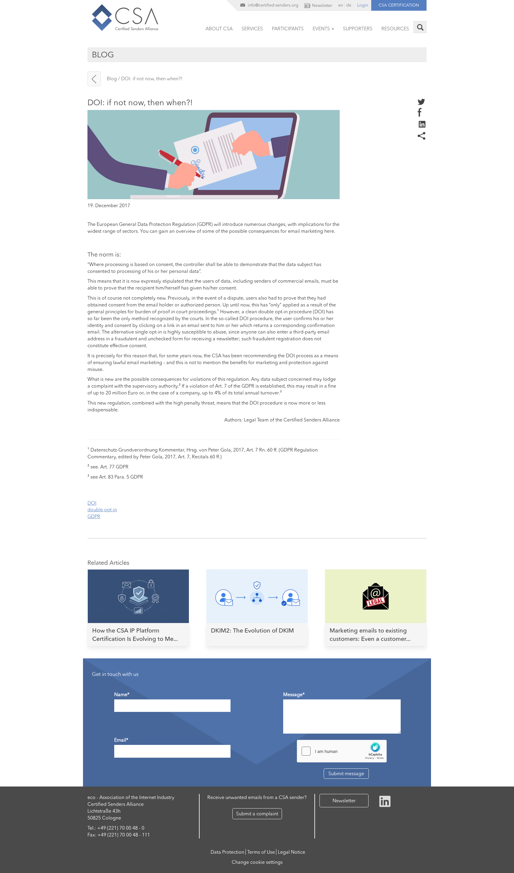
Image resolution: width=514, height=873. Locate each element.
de (348, 5)
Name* (121, 694)
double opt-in (102, 509)
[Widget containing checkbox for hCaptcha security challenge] (342, 751)
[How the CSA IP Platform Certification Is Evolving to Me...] (138, 595)
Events (322, 29)
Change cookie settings (257, 862)
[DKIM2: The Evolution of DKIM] (257, 595)
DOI (91, 503)
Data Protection (227, 852)
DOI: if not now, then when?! (151, 78)
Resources (395, 29)
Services (252, 29)
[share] (422, 124)
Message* (294, 694)
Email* (121, 740)
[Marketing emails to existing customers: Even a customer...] (375, 595)
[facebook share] (420, 112)
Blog (112, 78)
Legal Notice (291, 852)
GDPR (93, 516)
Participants (288, 29)
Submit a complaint (257, 814)
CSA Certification (399, 5)
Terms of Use (261, 852)
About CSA (219, 29)
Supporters (357, 29)
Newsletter (344, 800)
